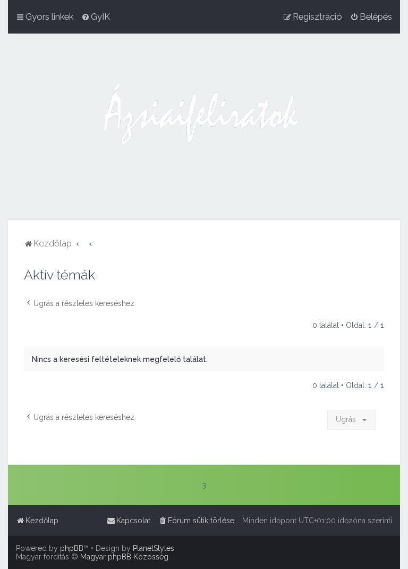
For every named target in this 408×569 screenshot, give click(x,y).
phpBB (71, 548)
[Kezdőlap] (204, 126)
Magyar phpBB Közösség (124, 556)
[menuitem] (95, 16)
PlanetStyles (153, 548)
